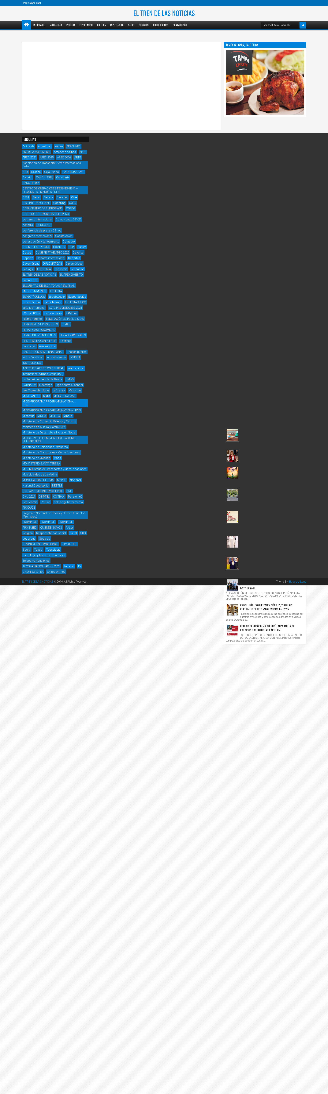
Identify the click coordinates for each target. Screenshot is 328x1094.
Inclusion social (56, 357)
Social (27, 549)
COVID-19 (59, 247)
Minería (68, 416)
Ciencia (48, 197)
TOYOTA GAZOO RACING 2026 (41, 566)
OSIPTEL (44, 496)
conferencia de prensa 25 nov (42, 230)
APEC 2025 (47, 157)
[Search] (303, 25)
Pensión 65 (75, 496)
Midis (46, 396)
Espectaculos (77, 296)
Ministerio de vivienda (36, 458)
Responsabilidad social (51, 533)
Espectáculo (117, 25)
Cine (74, 197)
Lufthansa (59, 390)
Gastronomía (47, 346)
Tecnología (53, 549)
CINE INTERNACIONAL (36, 203)
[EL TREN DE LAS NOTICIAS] (26, 24)
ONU (69, 491)
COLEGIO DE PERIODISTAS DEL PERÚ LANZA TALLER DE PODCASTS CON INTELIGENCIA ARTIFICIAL (267, 628)
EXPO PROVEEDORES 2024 (65, 307)
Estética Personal (34, 307)
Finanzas (65, 341)
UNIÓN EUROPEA (33, 571)
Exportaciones (53, 313)
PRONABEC (30, 527)
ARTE (77, 157)
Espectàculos (53, 302)
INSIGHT (75, 357)
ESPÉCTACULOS (75, 302)
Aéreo (59, 146)
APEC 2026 (64, 157)
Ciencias (62, 197)
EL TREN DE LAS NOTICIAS (164, 13)
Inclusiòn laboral (33, 357)
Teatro (38, 549)
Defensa (78, 252)
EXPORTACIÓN (31, 313)
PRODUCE (29, 507)
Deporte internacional (51, 258)
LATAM (70, 379)
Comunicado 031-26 (68, 219)
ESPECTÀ (56, 291)
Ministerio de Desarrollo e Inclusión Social (49, 432)
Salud (131, 25)
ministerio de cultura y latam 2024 (44, 427)
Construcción (64, 236)
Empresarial (30, 280)
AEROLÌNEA (73, 146)
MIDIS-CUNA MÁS (65, 396)
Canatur (27, 177)
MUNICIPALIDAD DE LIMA (38, 480)
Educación (77, 269)
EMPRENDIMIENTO (71, 274)
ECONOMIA (44, 269)
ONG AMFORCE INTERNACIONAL (43, 491)
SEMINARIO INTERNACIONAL (40, 544)
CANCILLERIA (44, 177)
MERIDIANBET (39, 25)
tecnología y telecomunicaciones (44, 555)
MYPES (61, 480)
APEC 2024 (29, 157)
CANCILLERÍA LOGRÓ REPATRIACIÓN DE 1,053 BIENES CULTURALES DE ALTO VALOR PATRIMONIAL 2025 (266, 607)
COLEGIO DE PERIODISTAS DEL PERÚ (46, 214)
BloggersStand (297, 581)
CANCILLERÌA (31, 183)
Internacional (76, 368)
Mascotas (75, 390)
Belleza (36, 172)
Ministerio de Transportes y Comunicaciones (51, 452)
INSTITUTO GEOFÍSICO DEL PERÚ (43, 368)
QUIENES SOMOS (51, 527)
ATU (25, 172)
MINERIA (55, 416)
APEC (83, 152)
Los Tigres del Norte (36, 390)
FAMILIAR (71, 313)
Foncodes (29, 346)
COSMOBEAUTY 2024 (36, 247)
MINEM (41, 416)
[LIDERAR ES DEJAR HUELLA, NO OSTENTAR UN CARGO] (232, 456)
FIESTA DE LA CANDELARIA (39, 341)
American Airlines (65, 152)
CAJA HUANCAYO (73, 172)
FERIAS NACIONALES (73, 335)
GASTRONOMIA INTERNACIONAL (43, 352)
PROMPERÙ (66, 522)
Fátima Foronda (33, 318)
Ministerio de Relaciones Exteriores (45, 447)
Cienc (36, 197)
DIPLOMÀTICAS (52, 263)
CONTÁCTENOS (180, 25)
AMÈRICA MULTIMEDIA (36, 152)
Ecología (28, 269)
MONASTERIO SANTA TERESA (41, 463)
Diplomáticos (74, 263)
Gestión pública (77, 352)
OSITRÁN (59, 496)
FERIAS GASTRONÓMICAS (39, 330)
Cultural (27, 252)
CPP (71, 247)
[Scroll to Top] (322, 1088)
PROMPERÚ (48, 522)
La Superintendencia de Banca (42, 379)
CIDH (26, 197)
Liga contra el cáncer (69, 385)
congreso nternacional (37, 236)
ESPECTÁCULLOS (34, 296)
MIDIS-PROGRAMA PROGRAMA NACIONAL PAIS (52, 410)
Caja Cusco (51, 172)
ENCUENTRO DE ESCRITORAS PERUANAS (49, 285)
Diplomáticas (31, 263)
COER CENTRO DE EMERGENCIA (42, 208)
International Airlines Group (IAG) (43, 374)
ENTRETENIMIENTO (35, 291)
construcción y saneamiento (41, 241)
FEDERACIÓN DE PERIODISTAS (65, 318)
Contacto (69, 241)
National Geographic (36, 485)
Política (70, 25)
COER (72, 203)
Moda (57, 458)
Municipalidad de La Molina (40, 474)
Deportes (144, 25)
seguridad (29, 538)
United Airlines (56, 571)
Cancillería (62, 177)
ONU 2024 (29, 496)
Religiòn (28, 533)
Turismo (69, 566)
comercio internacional (37, 219)
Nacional (75, 480)
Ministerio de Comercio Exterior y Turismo (49, 421)
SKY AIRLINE (69, 544)
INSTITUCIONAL (32, 363)
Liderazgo (45, 385)
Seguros (44, 538)
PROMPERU (30, 522)
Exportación (86, 25)
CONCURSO (43, 225)
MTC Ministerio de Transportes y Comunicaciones (55, 469)
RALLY (69, 527)
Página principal (32, 3)
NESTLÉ (57, 485)
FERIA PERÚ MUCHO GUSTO (40, 324)
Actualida (28, 146)
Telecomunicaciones (36, 560)
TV (79, 566)
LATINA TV (29, 385)
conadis (28, 225)
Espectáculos (31, 302)
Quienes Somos (160, 25)
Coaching (59, 203)
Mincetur (28, 416)
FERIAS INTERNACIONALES (39, 335)
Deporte (28, 258)
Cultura (101, 25)
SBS (83, 533)
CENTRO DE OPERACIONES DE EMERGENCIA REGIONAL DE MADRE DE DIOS (50, 190)
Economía (60, 269)
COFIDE (70, 208)
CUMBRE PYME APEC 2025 (52, 252)
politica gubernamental (68, 502)
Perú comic (30, 502)
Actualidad (56, 25)
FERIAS (66, 324)
